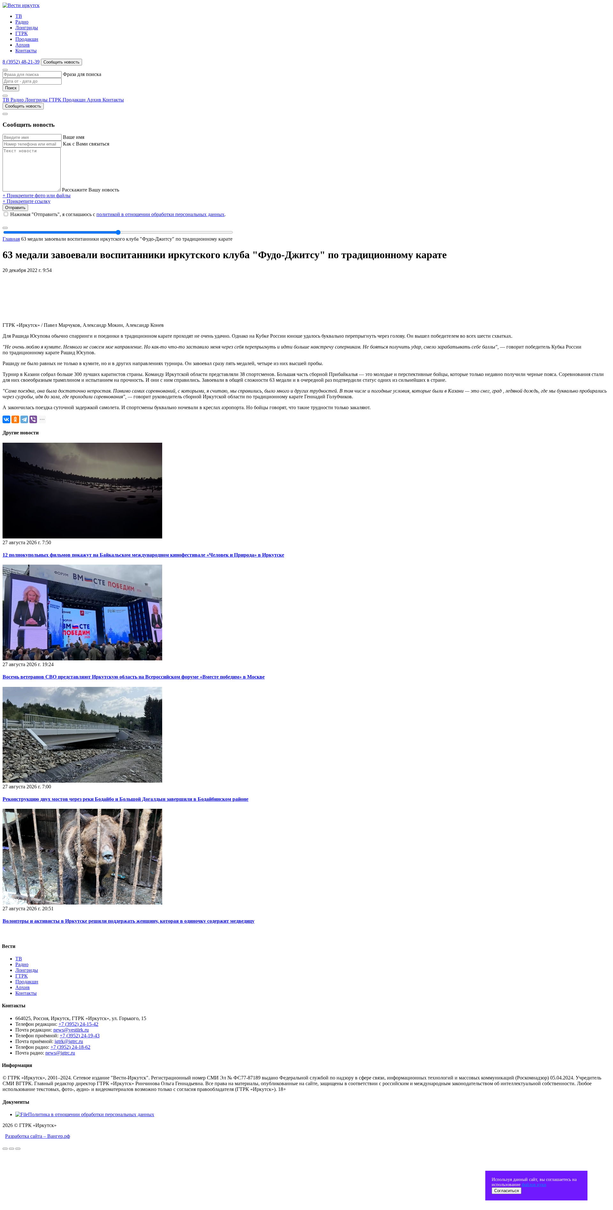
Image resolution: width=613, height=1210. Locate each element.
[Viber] (33, 419)
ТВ (18, 16)
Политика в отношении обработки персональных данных (91, 1114)
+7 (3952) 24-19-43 (80, 1035)
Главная (11, 239)
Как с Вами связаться (86, 144)
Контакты (26, 50)
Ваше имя (73, 137)
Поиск (11, 88)
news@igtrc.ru (60, 1053)
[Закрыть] (5, 70)
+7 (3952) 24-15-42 (78, 1024)
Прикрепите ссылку (26, 201)
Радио (21, 22)
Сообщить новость (61, 62)
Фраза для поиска (82, 74)
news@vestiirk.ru (71, 1030)
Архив (22, 45)
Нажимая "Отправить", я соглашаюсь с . (118, 214)
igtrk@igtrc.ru (69, 1041)
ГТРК (21, 33)
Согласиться (506, 1190)
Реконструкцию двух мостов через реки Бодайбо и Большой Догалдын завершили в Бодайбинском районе (125, 799)
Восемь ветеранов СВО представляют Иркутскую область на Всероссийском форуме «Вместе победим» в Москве (134, 677)
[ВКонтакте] (6, 419)
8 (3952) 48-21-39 (21, 61)
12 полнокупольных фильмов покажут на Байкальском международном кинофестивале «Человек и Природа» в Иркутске (143, 555)
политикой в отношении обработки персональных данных (160, 214)
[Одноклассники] (15, 419)
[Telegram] (24, 419)
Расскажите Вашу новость (90, 189)
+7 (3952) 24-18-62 (70, 1047)
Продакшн (26, 39)
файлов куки (534, 1184)
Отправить (15, 207)
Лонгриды (26, 27)
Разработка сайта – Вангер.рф (37, 1136)
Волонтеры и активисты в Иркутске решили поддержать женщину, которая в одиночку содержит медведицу (128, 921)
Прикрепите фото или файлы (37, 195)
